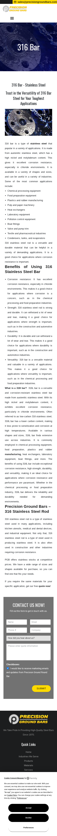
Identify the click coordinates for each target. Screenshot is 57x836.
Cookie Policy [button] (12, 795)
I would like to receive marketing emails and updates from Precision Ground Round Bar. (27, 672)
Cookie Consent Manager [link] (14, 778)
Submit (41, 688)
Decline (28, 818)
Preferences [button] (22, 798)
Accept (28, 808)
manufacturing (13, 454)
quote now (44, 586)
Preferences (28, 828)
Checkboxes (12, 664)
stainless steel (38, 143)
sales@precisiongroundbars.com (37, 2)
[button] (12, 18)
